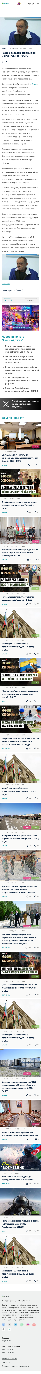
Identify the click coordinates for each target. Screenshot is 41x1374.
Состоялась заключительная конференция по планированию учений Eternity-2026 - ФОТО (20, 349)
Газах (19, 291)
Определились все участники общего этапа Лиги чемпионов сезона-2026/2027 (19, 359)
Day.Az (34, 84)
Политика (6, 749)
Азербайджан (8, 291)
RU (30, 3)
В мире (4, 701)
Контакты (6, 1362)
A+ (7, 61)
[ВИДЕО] (20, 483)
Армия (4, 465)
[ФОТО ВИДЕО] (20, 816)
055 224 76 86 (8, 1352)
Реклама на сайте (9, 1359)
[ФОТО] (20, 435)
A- (2, 62)
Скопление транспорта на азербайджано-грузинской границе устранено (21, 380)
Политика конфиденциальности (15, 1366)
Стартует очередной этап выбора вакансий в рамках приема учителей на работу (22, 370)
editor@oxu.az (8, 1349)
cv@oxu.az (6, 1340)
